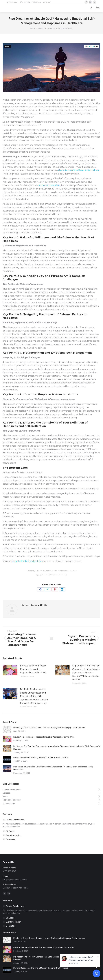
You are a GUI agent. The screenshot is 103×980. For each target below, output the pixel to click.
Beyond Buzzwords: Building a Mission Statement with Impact (40, 757)
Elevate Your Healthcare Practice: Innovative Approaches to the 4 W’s (33, 669)
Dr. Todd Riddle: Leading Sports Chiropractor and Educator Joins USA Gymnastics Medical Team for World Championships (34, 696)
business (45, 575)
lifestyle (52, 575)
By (50, 571)
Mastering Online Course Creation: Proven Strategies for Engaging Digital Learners (49, 727)
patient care (62, 575)
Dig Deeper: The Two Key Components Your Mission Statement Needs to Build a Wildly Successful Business (86, 672)
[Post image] (10, 670)
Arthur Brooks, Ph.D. (49, 185)
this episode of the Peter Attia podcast (78, 170)
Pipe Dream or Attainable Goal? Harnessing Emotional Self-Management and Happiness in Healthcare (53, 768)
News (7, 46)
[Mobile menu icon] (97, 8)
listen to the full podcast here (28, 561)
